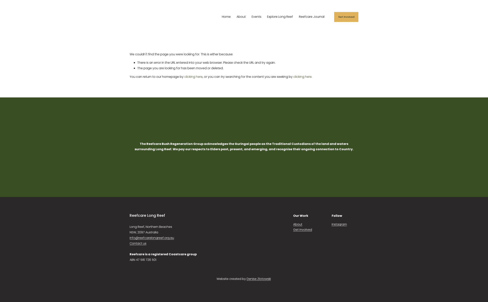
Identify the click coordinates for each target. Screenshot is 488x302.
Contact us (138, 243)
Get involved (346, 17)
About (241, 16)
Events (256, 16)
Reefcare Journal (311, 16)
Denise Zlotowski (259, 279)
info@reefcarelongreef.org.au (152, 238)
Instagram (339, 224)
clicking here (193, 77)
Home (226, 16)
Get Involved (302, 229)
